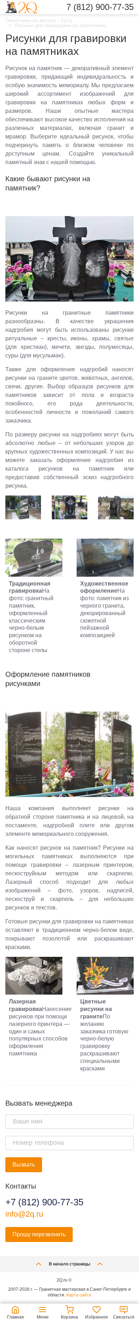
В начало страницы (69, 1264)
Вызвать (23, 1165)
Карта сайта (78, 1295)
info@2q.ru (24, 1214)
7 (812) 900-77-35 (100, 7)
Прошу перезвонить (39, 1234)
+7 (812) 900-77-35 (44, 1202)
